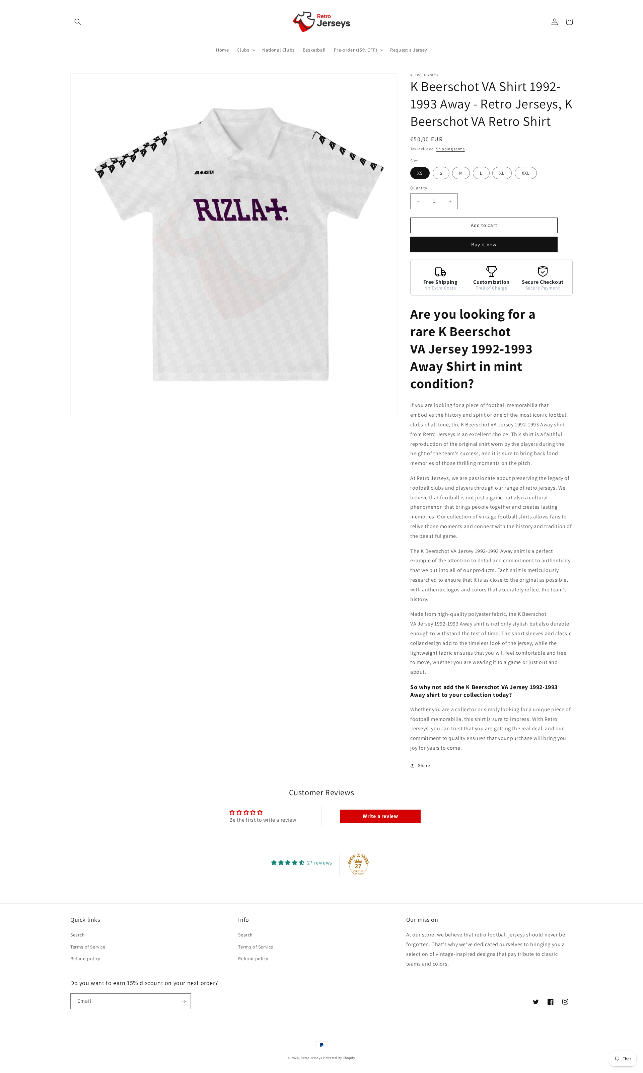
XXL (526, 173)
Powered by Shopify (339, 1058)
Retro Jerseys (311, 1058)
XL (502, 173)
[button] (77, 21)
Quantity (418, 188)
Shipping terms (450, 148)
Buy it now (484, 244)
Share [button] (424, 765)
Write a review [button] (380, 816)
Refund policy (85, 959)
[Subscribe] (183, 1001)
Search (77, 935)
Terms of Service (87, 947)
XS (420, 173)
